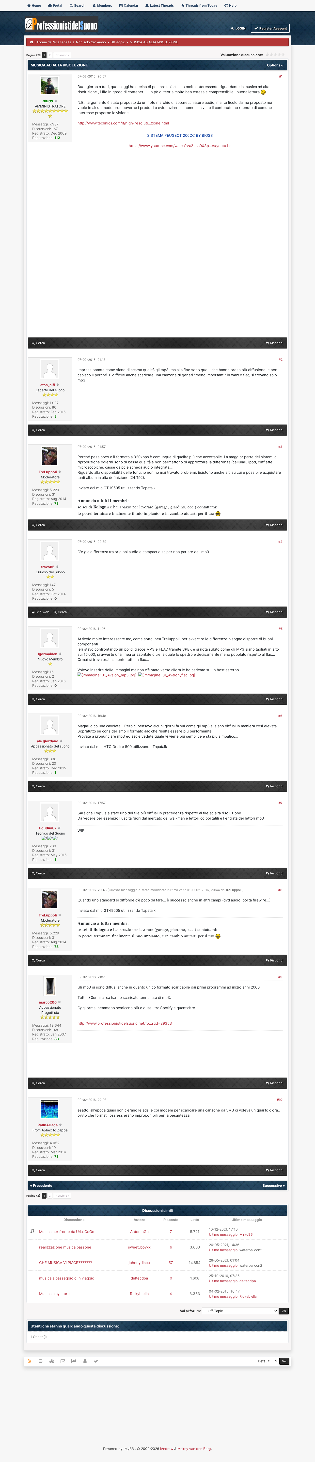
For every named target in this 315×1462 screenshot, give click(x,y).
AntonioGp (139, 1231)
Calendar (130, 5)
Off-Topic (117, 42)
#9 (280, 977)
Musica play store (54, 1293)
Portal (57, 5)
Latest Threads (161, 5)
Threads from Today (201, 5)
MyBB (129, 1449)
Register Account (273, 28)
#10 (280, 1100)
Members (104, 5)
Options (274, 65)
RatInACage (48, 1125)
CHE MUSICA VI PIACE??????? (65, 1262)
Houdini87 (47, 828)
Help (232, 5)
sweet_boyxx (139, 1247)
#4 (280, 542)
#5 (281, 629)
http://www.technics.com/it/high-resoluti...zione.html (123, 123)
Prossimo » (62, 55)
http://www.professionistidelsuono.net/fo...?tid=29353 (125, 1023)
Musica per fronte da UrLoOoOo (66, 1231)
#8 (280, 890)
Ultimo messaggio (223, 1234)
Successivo (272, 1185)
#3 (280, 447)
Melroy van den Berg (194, 1449)
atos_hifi (47, 385)
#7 (281, 803)
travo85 (47, 567)
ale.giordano (47, 741)
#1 (281, 76)
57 (171, 1262)
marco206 (48, 1002)
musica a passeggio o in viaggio (66, 1278)
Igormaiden (47, 654)
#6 (280, 716)
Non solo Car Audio (91, 42)
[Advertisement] (157, 1405)
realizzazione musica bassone (65, 1247)
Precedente (42, 1185)
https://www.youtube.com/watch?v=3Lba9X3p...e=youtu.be (180, 145)
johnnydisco (139, 1262)
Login (240, 28)
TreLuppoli (48, 472)
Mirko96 (246, 1234)
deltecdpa (139, 1278)
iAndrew (166, 1449)
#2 (281, 360)
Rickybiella (139, 1293)
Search (79, 5)
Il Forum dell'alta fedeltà (53, 42)
